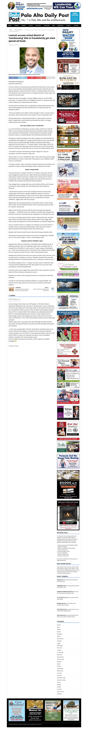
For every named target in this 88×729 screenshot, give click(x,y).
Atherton (59, 629)
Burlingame (59, 634)
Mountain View (60, 657)
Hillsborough (60, 645)
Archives (76, 25)
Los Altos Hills (60, 652)
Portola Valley (60, 668)
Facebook (59, 641)
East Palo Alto (60, 638)
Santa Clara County (61, 680)
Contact (68, 25)
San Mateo (59, 675)
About (10, 25)
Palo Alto (59, 666)
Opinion (24, 25)
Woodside (59, 693)
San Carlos (59, 673)
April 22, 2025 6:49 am (14, 45)
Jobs (53, 25)
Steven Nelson (13, 299)
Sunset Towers (60, 691)
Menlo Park (59, 654)
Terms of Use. (39, 724)
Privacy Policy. (33, 724)
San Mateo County (61, 677)
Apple (58, 627)
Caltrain (58, 636)
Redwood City (60, 670)
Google (58, 643)
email (60, 559)
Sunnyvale (59, 689)
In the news (59, 647)
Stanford (59, 687)
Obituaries (47, 25)
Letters (31, 25)
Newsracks (60, 25)
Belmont (59, 631)
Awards (17, 25)
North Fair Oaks (60, 659)
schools (58, 682)
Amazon (59, 624)
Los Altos (59, 650)
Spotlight (38, 25)
